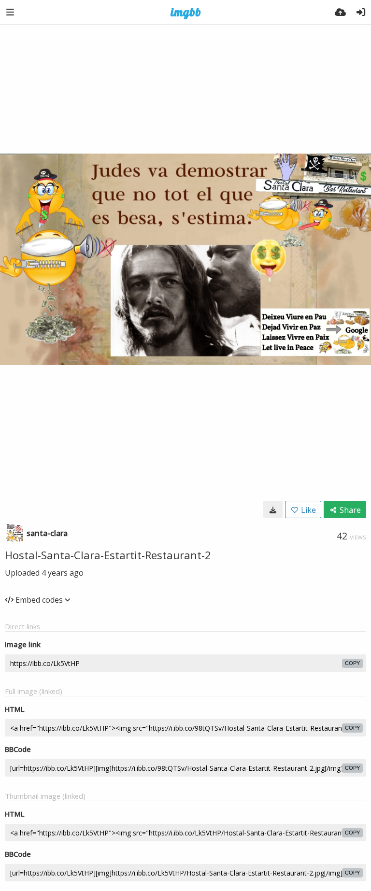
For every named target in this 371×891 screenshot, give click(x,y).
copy (352, 663)
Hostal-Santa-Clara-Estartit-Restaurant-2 (108, 555)
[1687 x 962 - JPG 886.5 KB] (273, 509)
